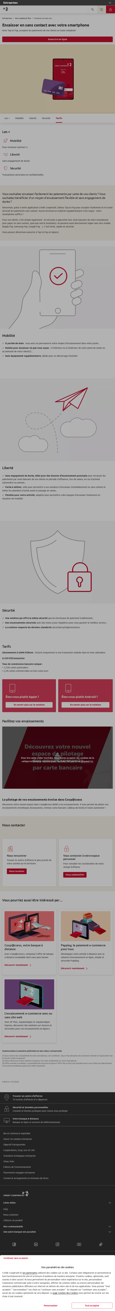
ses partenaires (29, 1273)
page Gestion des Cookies (65, 1293)
